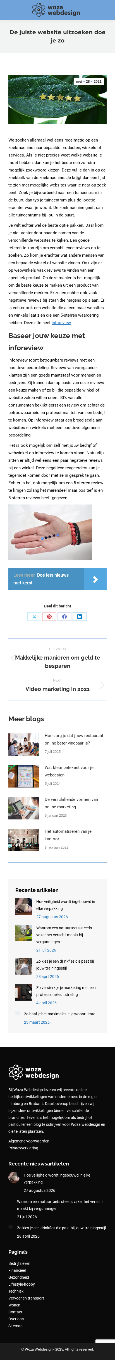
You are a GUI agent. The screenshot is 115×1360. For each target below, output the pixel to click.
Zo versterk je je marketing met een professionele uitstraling (66, 991)
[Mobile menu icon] (103, 10)
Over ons (16, 1319)
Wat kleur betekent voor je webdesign (69, 771)
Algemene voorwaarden (28, 1141)
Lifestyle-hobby (21, 1284)
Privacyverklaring (23, 1148)
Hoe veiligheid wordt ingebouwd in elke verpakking (65, 905)
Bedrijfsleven (19, 1263)
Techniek (15, 1291)
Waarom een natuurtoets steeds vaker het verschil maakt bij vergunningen (64, 935)
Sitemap (15, 1326)
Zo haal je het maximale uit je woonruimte (59, 1014)
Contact (15, 1312)
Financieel (17, 1270)
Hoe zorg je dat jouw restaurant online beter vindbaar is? (74, 739)
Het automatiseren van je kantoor (68, 835)
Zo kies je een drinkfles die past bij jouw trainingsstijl (65, 964)
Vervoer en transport (26, 1298)
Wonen (14, 1305)
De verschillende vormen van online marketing (71, 803)
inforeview (61, 322)
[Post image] (23, 744)
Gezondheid (18, 1277)
